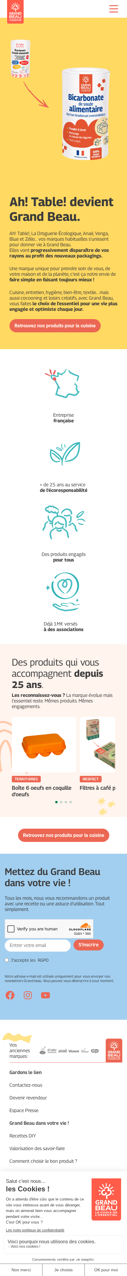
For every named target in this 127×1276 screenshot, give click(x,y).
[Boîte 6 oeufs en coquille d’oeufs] (44, 744)
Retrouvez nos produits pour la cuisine (55, 326)
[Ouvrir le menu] (114, 9)
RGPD (43, 960)
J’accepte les (30, 960)
